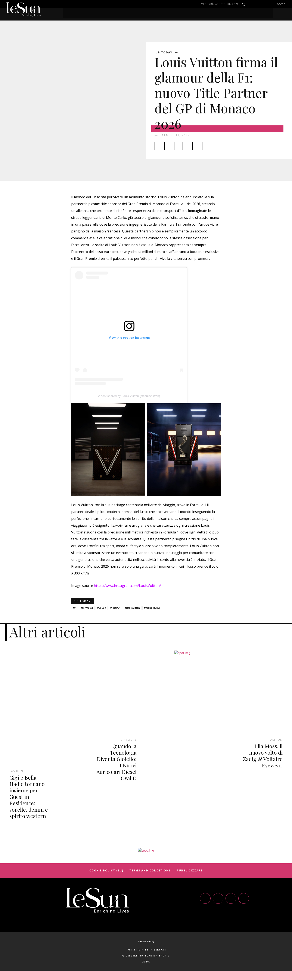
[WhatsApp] (188, 146)
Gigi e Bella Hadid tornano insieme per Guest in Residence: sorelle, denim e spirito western (28, 796)
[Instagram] (258, 4)
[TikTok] (231, 898)
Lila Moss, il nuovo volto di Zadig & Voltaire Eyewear (263, 755)
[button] (244, 4)
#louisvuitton (132, 607)
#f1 (75, 607)
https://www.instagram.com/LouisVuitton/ (127, 585)
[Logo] (97, 901)
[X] (168, 146)
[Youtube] (243, 898)
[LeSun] (23, 9)
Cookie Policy (146, 941)
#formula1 (87, 607)
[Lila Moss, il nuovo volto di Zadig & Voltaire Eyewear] (255, 698)
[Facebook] (251, 4)
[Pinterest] (178, 146)
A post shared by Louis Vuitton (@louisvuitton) (129, 396)
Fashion (16, 771)
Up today (164, 52)
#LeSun (101, 607)
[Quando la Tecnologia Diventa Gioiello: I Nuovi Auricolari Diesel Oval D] (109, 698)
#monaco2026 (152, 607)
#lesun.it (115, 607)
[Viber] (198, 146)
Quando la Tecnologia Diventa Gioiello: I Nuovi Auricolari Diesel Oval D (116, 762)
